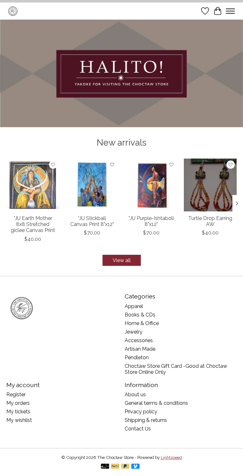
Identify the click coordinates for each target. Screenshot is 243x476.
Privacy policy (141, 412)
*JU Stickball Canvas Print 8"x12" (92, 221)
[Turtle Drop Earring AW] (210, 185)
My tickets (18, 412)
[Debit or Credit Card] (105, 467)
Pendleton (137, 357)
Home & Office (142, 323)
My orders (18, 403)
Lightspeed (171, 457)
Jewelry (133, 332)
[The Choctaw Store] (12, 10)
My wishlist (19, 420)
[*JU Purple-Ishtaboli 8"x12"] (151, 185)
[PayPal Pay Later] (125, 467)
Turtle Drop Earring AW (210, 221)
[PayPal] (115, 467)
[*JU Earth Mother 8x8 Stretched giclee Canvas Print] (32, 185)
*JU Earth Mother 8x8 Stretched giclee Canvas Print (33, 224)
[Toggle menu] (230, 11)
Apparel (134, 306)
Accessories (139, 340)
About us (135, 394)
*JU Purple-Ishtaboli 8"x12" (151, 221)
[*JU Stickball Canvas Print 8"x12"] (91, 185)
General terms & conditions (156, 403)
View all (122, 260)
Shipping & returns (146, 420)
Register (16, 394)
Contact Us (138, 429)
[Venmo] (135, 467)
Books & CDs (140, 315)
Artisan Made (140, 349)
